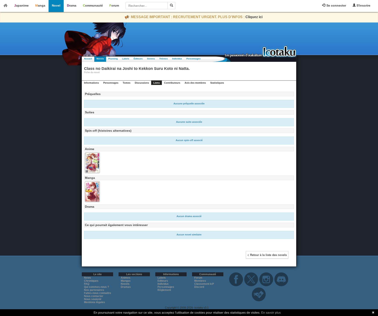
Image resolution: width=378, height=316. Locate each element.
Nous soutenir (93, 299)
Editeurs (163, 280)
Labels (125, 58)
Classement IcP (204, 283)
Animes (125, 277)
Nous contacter (93, 296)
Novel (56, 5)
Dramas (126, 286)
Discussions (142, 82)
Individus (177, 58)
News (87, 277)
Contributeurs (172, 82)
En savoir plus (271, 312)
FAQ (86, 283)
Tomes (126, 82)
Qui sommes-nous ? (96, 286)
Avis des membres (195, 82)
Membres (200, 280)
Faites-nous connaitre (97, 293)
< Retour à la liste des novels (267, 255)
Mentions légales (94, 302)
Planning (113, 58)
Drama (71, 5)
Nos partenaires (94, 290)
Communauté (93, 5)
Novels (100, 58)
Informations (91, 82)
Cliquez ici (253, 17)
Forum (114, 5)
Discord (199, 286)
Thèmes (163, 58)
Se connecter (336, 5)
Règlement (164, 290)
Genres (151, 58)
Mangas (126, 280)
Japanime (21, 5)
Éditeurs (138, 58)
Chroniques (91, 280)
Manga (40, 5)
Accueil (88, 58)
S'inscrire (363, 5)
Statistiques (217, 82)
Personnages (193, 58)
